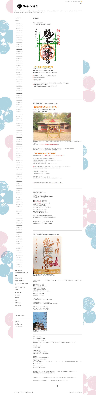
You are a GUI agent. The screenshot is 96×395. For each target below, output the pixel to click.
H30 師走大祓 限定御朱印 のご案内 (42, 24)
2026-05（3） (19, 30)
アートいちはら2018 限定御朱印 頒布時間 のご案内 (46, 234)
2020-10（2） (19, 181)
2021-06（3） (19, 162)
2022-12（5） (19, 120)
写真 (16, 300)
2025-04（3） (19, 60)
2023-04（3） (19, 111)
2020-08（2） (19, 185)
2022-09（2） (19, 127)
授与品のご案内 (18, 278)
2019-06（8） (19, 218)
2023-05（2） (19, 109)
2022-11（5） (19, 123)
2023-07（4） (19, 104)
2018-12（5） (19, 232)
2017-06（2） (19, 257)
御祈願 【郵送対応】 (19, 280)
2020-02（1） (19, 199)
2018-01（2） (19, 250)
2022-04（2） (19, 139)
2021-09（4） (19, 155)
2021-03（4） (19, 169)
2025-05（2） (19, 58)
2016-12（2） (19, 262)
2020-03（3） (19, 197)
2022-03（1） (19, 141)
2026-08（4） (19, 23)
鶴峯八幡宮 (20, 392)
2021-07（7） (19, 160)
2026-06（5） (19, 28)
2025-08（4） (19, 51)
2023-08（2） (19, 102)
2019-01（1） (19, 229)
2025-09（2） (19, 49)
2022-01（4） (19, 146)
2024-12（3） (19, 69)
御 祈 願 (17, 275)
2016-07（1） (19, 266)
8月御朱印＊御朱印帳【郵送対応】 (21, 284)
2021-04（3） (19, 167)
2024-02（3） (19, 93)
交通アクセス (18, 302)
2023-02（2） (19, 116)
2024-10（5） (19, 74)
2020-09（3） (19, 183)
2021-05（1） (19, 164)
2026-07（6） (19, 25)
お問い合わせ (18, 305)
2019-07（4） (19, 215)
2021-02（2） (19, 171)
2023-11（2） (19, 97)
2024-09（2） (19, 76)
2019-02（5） (19, 227)
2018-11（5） (19, 234)
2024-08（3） (19, 79)
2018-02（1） (19, 248)
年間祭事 (17, 297)
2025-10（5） (19, 46)
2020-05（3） (19, 192)
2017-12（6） (19, 252)
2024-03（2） (19, 90)
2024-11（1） (19, 72)
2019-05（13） (19, 220)
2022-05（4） (19, 137)
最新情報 (17, 20)
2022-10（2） (19, 125)
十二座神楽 (17, 295)
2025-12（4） (19, 42)
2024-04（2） (19, 88)
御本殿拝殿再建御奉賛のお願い (22, 272)
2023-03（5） (19, 113)
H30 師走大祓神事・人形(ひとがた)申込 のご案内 (45, 103)
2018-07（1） (19, 241)
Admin (80, 392)
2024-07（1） (19, 81)
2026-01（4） (19, 39)
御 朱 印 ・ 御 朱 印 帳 (20, 287)
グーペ (76, 392)
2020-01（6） (19, 201)
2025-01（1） (19, 67)
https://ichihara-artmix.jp (39, 367)
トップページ (18, 18)
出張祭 (16, 289)
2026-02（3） (19, 37)
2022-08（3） (19, 130)
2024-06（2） (19, 83)
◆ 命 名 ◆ (18, 292)
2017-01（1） (19, 259)
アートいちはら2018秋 (39, 338)
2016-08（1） (19, 264)
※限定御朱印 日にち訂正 (39, 192)
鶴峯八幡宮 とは (18, 270)
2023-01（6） (19, 118)
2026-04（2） (19, 32)
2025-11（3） (19, 44)
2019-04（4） (19, 222)
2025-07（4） (19, 53)
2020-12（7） (19, 176)
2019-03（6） (19, 225)
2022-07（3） (19, 132)
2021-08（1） (19, 157)
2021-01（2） (19, 174)
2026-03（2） (19, 35)
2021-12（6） (19, 148)
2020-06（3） (19, 190)
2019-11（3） (19, 206)
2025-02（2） (19, 65)
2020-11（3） (19, 178)
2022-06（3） (19, 134)
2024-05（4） (19, 86)
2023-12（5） (19, 95)
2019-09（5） (19, 211)
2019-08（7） (19, 213)
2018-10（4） (19, 236)
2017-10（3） (19, 255)
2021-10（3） (19, 153)
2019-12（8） (19, 204)
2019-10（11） (19, 208)
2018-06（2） (19, 243)
